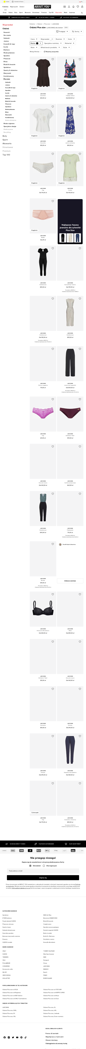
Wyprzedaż (45, 39)
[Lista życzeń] (78, 6)
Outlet (7, 1)
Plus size (47, 24)
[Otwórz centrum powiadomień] (73, 6)
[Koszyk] (82, 6)
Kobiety (5, 7)
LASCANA (55, 24)
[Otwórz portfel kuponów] (64, 6)
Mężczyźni (14, 7)
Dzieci (22, 7)
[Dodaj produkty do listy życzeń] (52, 59)
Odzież (39, 24)
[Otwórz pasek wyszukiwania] (81, 13)
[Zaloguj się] (69, 6)
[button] (62, 31)
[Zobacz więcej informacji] (43, 101)
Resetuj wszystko (52, 51)
